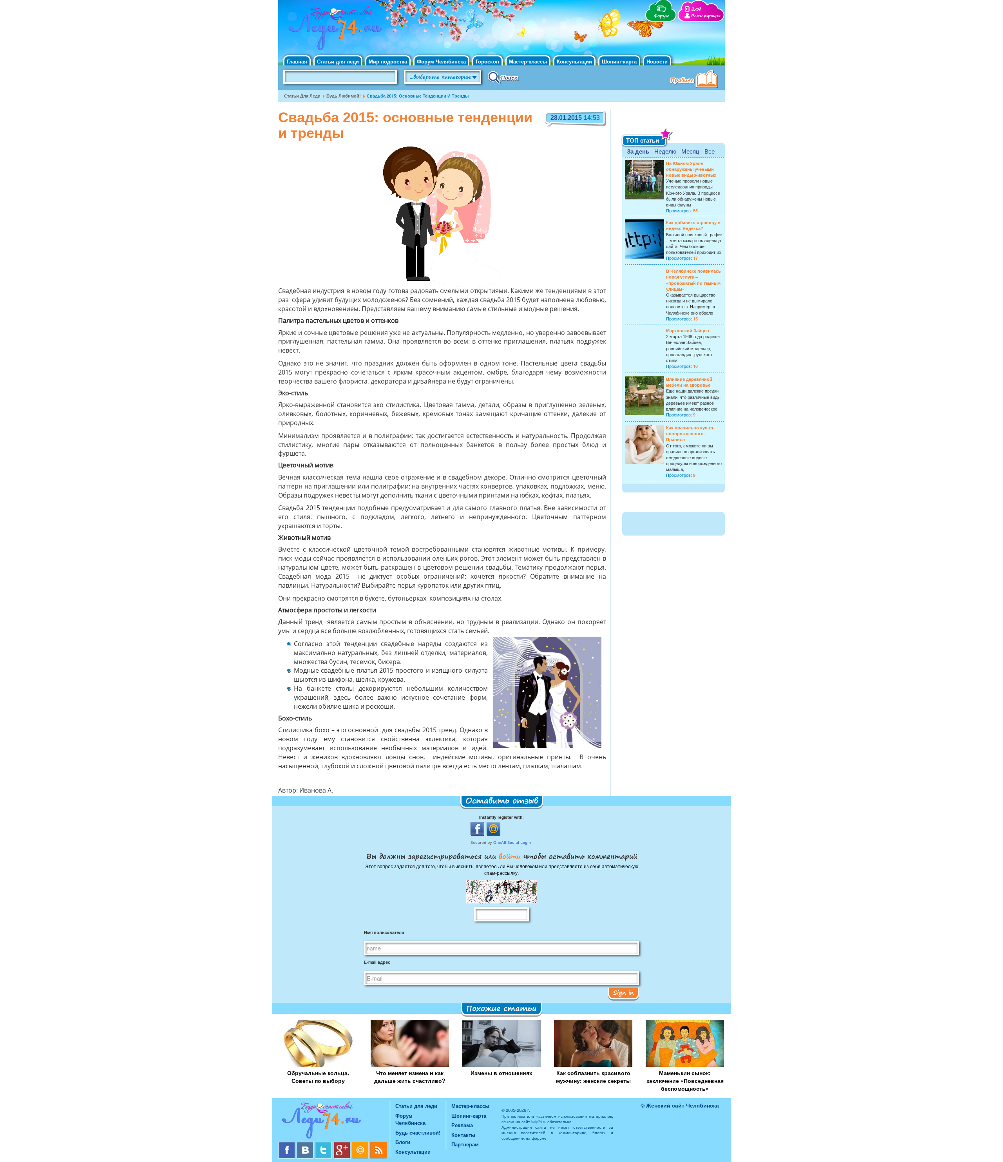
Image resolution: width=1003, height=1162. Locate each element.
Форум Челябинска (441, 61)
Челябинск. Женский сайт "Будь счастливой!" (333, 30)
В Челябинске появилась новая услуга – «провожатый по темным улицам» (693, 280)
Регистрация (706, 16)
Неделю (665, 151)
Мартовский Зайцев (687, 330)
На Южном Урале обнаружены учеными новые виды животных (691, 169)
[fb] (287, 1145)
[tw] (324, 1145)
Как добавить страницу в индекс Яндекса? (693, 225)
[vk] (306, 1145)
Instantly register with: (501, 817)
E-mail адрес (377, 962)
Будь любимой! (343, 96)
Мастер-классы (528, 61)
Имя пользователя (384, 932)
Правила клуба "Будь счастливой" (695, 80)
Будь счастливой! (417, 1132)
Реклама (462, 1125)
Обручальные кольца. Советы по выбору (318, 1076)
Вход (696, 9)
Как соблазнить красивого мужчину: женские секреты (593, 1076)
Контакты (463, 1134)
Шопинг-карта (619, 61)
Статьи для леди (338, 61)
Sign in (623, 992)
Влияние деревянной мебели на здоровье (689, 382)
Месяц (690, 151)
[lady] (334, 1121)
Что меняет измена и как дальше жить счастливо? (409, 1076)
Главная (297, 61)
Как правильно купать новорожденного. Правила (690, 433)
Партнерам (465, 1144)
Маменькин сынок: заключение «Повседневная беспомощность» (685, 1080)
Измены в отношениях (501, 1073)
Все (709, 151)
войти (509, 856)
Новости (657, 61)
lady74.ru (538, 1121)
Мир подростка (388, 61)
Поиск (503, 77)
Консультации (574, 61)
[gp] (342, 1145)
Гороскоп (487, 61)
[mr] (361, 1145)
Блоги (402, 1142)
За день (638, 151)
